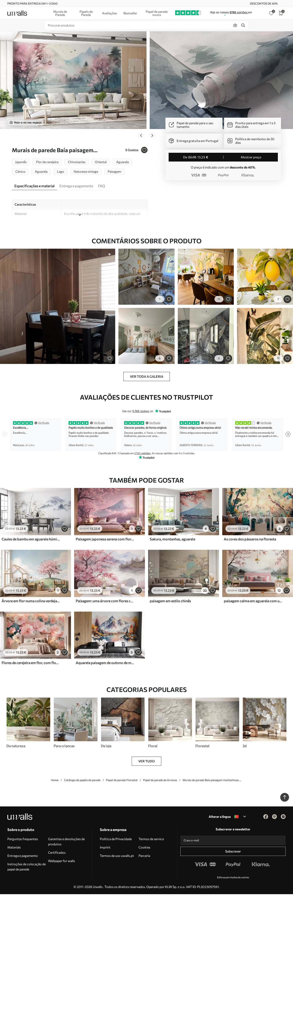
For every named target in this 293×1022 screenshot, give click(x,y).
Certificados (57, 852)
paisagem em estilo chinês (170, 601)
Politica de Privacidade (116, 839)
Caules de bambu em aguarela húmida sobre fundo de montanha (31, 539)
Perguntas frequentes (22, 839)
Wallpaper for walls (61, 861)
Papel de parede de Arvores (160, 780)
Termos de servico (151, 839)
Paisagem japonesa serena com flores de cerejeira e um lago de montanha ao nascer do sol (105, 539)
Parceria (144, 855)
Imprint (105, 847)
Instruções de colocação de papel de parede (26, 866)
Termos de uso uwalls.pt (117, 855)
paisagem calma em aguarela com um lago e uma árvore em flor (253, 601)
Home (54, 780)
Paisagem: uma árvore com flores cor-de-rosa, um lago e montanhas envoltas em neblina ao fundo (105, 601)
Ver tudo (146, 761)
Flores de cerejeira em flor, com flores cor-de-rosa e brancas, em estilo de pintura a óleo (31, 662)
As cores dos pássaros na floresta (250, 539)
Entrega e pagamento (22, 855)
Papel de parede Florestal (122, 780)
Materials (14, 847)
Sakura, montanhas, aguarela (172, 539)
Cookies (144, 847)
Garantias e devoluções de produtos (66, 841)
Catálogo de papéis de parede (82, 780)
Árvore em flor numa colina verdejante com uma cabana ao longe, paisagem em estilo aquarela (31, 601)
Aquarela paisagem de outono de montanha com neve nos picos (105, 662)
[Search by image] (235, 25)
